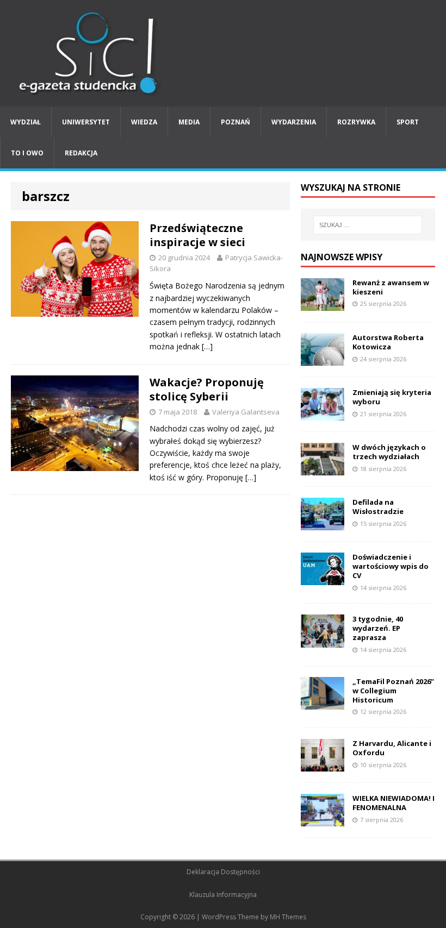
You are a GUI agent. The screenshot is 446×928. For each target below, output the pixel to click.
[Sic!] (223, 53)
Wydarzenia (293, 122)
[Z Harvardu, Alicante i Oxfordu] (322, 765)
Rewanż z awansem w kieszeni (390, 287)
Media (189, 122)
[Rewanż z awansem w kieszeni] (322, 304)
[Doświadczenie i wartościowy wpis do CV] (322, 579)
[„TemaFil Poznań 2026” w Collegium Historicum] (322, 703)
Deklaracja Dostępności (223, 871)
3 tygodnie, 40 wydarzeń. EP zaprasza (377, 628)
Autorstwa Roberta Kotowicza (388, 342)
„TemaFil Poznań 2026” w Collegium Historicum (393, 690)
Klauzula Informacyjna (223, 894)
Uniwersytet (86, 122)
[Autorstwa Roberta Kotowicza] (322, 359)
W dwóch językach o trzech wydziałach (389, 451)
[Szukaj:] (367, 225)
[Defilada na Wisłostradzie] (322, 524)
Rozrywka (356, 122)
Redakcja (81, 153)
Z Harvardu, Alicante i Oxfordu (391, 747)
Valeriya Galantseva (246, 412)
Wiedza (144, 122)
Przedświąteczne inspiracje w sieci (197, 235)
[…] (207, 346)
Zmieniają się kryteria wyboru (391, 396)
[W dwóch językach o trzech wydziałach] (322, 469)
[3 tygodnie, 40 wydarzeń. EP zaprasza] (322, 641)
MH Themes (288, 916)
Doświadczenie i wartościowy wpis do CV (390, 566)
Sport (408, 122)
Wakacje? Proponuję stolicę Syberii (207, 389)
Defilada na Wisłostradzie (378, 506)
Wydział (25, 122)
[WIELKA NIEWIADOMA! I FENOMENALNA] (322, 820)
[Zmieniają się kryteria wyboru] (322, 414)
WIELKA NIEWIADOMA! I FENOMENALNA (393, 802)
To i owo (27, 153)
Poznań (235, 122)
